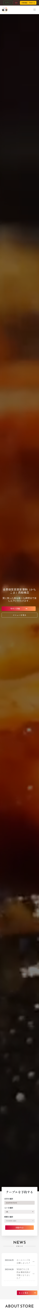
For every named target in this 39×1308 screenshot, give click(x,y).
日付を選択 (8, 1198)
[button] (19, 1212)
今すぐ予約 (15, 608)
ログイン (8, 3)
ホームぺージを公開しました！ (25, 1261)
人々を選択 (8, 1207)
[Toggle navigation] (34, 10)
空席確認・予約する (28, 3)
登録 (16, 3)
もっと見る (24, 1292)
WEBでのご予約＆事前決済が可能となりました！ (25, 1273)
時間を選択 (8, 1216)
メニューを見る (19, 615)
